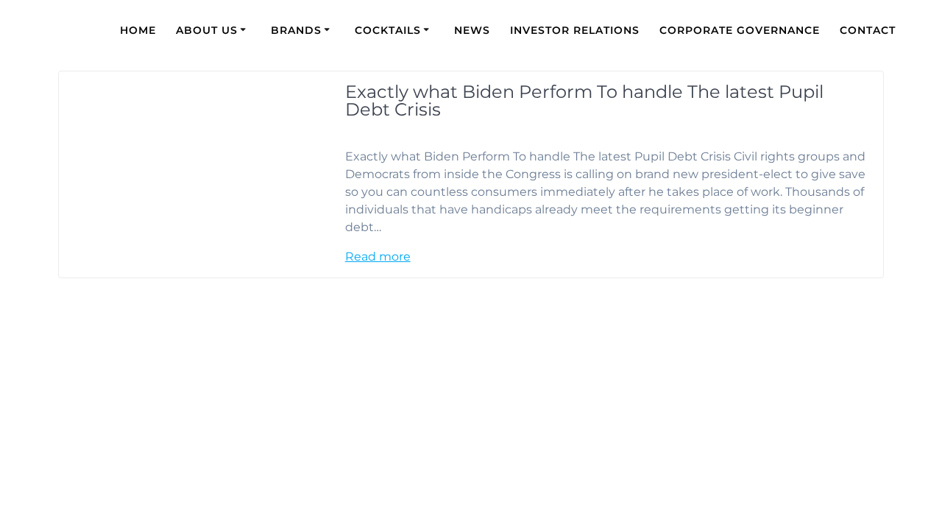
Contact (868, 30)
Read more (378, 257)
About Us (207, 30)
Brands (296, 30)
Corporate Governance (739, 30)
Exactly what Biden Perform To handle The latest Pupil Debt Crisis (584, 100)
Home (138, 30)
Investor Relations (575, 30)
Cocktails (388, 30)
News (472, 30)
